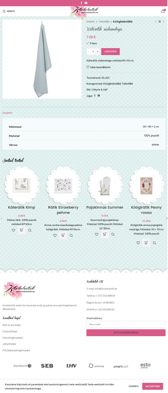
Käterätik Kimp (21, 207)
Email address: (94, 318)
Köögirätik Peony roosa (146, 210)
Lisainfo (134, 386)
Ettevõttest (9, 331)
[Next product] (164, 22)
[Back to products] (160, 22)
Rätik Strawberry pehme (63, 210)
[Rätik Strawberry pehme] (63, 186)
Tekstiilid (103, 21)
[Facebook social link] (95, 95)
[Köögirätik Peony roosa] (146, 186)
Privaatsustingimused (16, 350)
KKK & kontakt (11, 325)
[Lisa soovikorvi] (13, 230)
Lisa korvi (110, 51)
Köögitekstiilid (122, 21)
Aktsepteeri (153, 386)
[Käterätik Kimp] (21, 186)
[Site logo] (84, 11)
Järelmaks (9, 344)
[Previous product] (156, 22)
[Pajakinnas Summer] (104, 186)
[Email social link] (99, 95)
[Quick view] (30, 230)
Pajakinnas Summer (104, 207)
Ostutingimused (12, 338)
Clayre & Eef (99, 89)
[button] (22, 230)
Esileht (90, 21)
